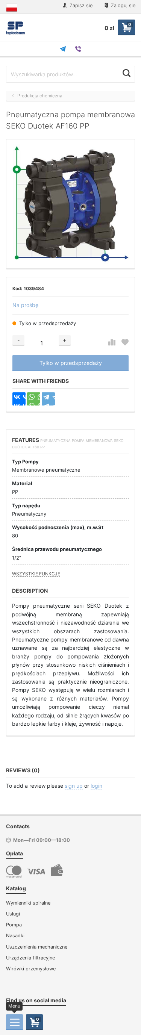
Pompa (14, 925)
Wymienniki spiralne (28, 903)
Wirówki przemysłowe (31, 968)
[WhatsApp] (33, 399)
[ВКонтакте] (19, 399)
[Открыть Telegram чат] (63, 48)
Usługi (13, 914)
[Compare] (111, 342)
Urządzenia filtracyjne (30, 958)
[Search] (126, 73)
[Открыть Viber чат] (78, 48)
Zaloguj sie (122, 5)
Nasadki (15, 935)
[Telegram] (48, 399)
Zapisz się (80, 5)
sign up (74, 785)
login (96, 785)
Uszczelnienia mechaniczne (36, 947)
